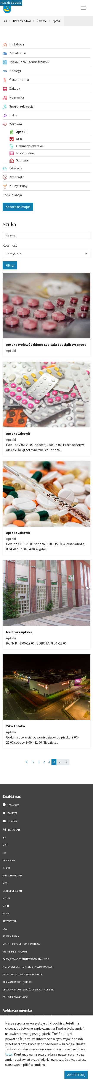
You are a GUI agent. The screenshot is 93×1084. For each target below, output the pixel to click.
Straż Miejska (11, 936)
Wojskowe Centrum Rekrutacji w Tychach (28, 966)
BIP (4, 837)
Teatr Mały (9, 860)
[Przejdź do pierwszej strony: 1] (27, 762)
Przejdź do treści (11, 3)
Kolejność (10, 245)
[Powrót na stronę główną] (5, 21)
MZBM (6, 905)
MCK (5, 845)
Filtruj (9, 265)
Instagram (13, 829)
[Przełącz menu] (84, 8)
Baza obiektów (22, 21)
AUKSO (6, 868)
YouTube (12, 821)
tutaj (9, 1054)
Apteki (56, 21)
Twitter (12, 813)
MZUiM (6, 898)
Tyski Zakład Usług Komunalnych (22, 974)
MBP (5, 852)
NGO (5, 928)
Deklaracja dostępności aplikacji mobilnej (29, 989)
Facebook (13, 804)
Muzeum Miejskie (12, 875)
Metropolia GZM (12, 890)
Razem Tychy (10, 921)
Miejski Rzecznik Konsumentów (21, 944)
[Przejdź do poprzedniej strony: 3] (33, 762)
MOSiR (6, 913)
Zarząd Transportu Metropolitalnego (26, 959)
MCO (5, 883)
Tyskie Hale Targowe (15, 951)
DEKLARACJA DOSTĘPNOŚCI (17, 982)
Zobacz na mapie (17, 207)
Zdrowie (41, 21)
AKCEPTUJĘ (76, 1075)
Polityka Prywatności (15, 997)
